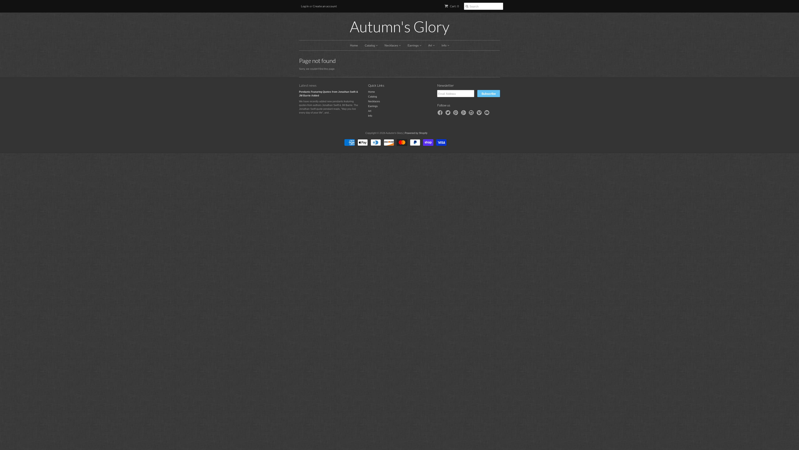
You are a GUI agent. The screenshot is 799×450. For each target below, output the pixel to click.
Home (354, 45)
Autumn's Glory (399, 26)
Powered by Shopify (416, 133)
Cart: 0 (454, 6)
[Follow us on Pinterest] (456, 114)
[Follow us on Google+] (464, 114)
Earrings (413, 45)
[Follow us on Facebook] (441, 114)
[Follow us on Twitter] (448, 114)
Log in (305, 6)
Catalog (370, 45)
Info (444, 45)
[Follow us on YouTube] (487, 114)
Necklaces (392, 45)
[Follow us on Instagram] (472, 114)
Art (430, 45)
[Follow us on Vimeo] (480, 114)
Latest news (307, 85)
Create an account (325, 6)
